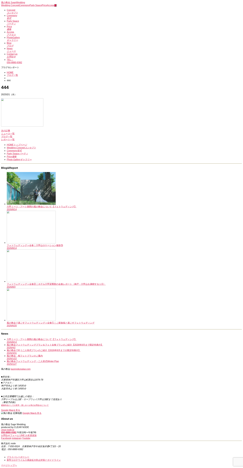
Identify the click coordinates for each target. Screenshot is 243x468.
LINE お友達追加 (28, 435)
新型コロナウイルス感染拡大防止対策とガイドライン (34, 460)
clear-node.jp (7, 430)
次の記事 (5, 130)
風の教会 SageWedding (13, 2)
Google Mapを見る (10, 410)
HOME (10, 72)
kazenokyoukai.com (21, 369)
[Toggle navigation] (55, 5)
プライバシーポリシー (18, 457)
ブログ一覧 (12, 75)
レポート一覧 (8, 139)
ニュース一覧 (8, 133)
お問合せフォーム (10, 435)
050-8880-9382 (8, 432)
